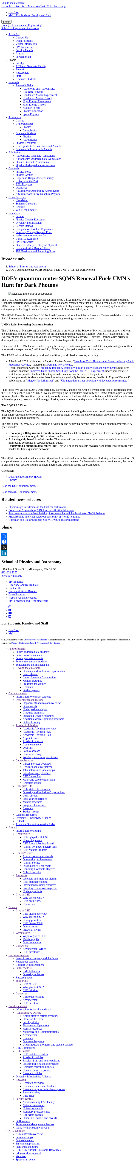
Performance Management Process (35, 1124)
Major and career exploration (39, 779)
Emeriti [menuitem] (20, 69)
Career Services (24, 760)
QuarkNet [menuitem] (21, 187)
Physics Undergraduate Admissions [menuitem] (35, 165)
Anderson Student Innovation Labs (35, 824)
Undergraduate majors (35, 709)
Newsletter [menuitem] (22, 200)
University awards (33, 1108)
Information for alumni (28, 830)
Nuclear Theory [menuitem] (31, 107)
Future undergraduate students (32, 651)
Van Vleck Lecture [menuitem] (26, 209)
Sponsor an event (25, 1159)
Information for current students (33, 696)
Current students (17, 693)
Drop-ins (28, 747)
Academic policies (33, 1057)
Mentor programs (32, 680)
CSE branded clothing (35, 881)
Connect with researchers (30, 964)
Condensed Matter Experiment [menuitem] (40, 94)
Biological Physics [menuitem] (33, 91)
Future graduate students (29, 658)
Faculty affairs (31, 1022)
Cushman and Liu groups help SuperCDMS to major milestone (43, 519)
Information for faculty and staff (33, 1009)
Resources (21, 875)
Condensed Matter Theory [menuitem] (37, 98)
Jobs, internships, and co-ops (39, 770)
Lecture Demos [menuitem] (24, 225)
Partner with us (24, 967)
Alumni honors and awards (38, 856)
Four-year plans (31, 750)
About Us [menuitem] (13, 34)
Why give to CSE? (33, 897)
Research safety (31, 1092)
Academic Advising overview (39, 728)
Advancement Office (34, 948)
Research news (24, 977)
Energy (12, 479)
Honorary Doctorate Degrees (39, 868)
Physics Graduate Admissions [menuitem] (32, 162)
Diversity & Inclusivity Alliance (33, 817)
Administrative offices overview (40, 1015)
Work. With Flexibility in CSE (32, 1127)
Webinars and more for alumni (39, 878)
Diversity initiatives (33, 974)
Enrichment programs (28, 1143)
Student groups (31, 690)
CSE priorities (30, 990)
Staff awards (23, 1121)
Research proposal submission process (44, 1089)
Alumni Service (31, 862)
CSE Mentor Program (35, 849)
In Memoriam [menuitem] (23, 56)
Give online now (32, 900)
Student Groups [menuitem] (24, 174)
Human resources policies (37, 1070)
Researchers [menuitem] (22, 72)
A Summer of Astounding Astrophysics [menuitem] (37, 190)
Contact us (29, 904)
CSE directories (31, 951)
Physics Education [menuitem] (33, 110)
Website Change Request (22, 597)
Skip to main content (12, 2)
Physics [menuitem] (27, 126)
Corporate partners (18, 955)
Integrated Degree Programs (38, 715)
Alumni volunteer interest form (40, 846)
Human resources (32, 1028)
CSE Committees (25, 1047)
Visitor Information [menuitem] (26, 43)
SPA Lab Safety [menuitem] (24, 241)
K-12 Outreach (16, 1130)
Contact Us (14, 588)
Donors (12, 907)
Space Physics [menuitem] (31, 114)
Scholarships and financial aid (32, 664)
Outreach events (25, 1140)
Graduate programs (33, 712)
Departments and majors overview (42, 702)
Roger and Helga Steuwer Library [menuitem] (35, 177)
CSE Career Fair (32, 776)
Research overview (33, 1082)
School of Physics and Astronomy (20, 28)
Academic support (33, 741)
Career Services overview (37, 763)
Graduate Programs (33, 1041)
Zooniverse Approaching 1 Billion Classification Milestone (41, 510)
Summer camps (24, 1137)
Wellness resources (26, 814)
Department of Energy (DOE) (25, 476)
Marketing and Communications (41, 1031)
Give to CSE (23, 894)
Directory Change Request (23, 584)
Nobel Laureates (32, 872)
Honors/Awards (24, 853)
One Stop (13, 12)
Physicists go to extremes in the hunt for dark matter (37, 506)
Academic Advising (27, 725)
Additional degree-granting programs (43, 718)
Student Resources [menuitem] (26, 142)
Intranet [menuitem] (20, 216)
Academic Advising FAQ (37, 731)
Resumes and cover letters (37, 766)
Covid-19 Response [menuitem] (27, 238)
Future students (17, 648)
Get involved (23, 833)
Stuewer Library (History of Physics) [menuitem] (36, 245)
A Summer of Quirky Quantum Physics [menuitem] (38, 193)
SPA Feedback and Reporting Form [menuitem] (35, 251)
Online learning (31, 722)
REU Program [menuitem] (24, 184)
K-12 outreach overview (29, 1133)
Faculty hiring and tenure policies (41, 1060)
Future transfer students (29, 655)
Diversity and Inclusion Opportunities (44, 671)
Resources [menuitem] (14, 213)
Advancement (30, 999)
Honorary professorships (36, 1111)
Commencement (32, 744)
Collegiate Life (24, 785)
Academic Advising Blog (37, 734)
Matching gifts (31, 939)
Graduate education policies (38, 1066)
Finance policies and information (41, 1063)
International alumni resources (39, 884)
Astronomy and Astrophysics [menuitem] (39, 88)
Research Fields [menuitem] (24, 85)
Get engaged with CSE (36, 837)
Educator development (28, 1153)
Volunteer (21, 1156)
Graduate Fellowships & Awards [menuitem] (34, 149)
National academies (33, 1105)
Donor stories (30, 926)
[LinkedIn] (9, 616)
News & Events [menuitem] (17, 197)
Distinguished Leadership (37, 865)
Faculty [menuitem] (20, 63)
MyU (11, 633)
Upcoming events (32, 840)
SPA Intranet (15, 581)
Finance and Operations (36, 1025)
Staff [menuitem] (18, 75)
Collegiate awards (33, 1114)
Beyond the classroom (28, 667)
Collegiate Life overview (36, 789)
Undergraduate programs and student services (48, 1044)
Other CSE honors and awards (40, 1117)
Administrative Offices (28, 1012)
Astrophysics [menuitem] (30, 130)
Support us (22, 980)
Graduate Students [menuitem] (26, 79)
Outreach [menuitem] (13, 168)
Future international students (31, 661)
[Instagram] (9, 606)
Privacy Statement (20, 643)
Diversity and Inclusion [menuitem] (29, 222)
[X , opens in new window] (68, 547)
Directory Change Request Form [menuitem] (34, 232)
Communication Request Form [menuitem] (33, 248)
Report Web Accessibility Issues (44, 643)
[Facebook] (9, 610)
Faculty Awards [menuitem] (24, 50)
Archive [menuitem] (20, 206)
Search (6, 21)
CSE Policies (23, 1050)
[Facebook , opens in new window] (68, 541)
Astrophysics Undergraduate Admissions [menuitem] (38, 158)
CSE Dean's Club (32, 923)
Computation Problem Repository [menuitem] (34, 229)
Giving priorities (32, 920)
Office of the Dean (33, 1019)
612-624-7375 (9, 572)
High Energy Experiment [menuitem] (37, 101)
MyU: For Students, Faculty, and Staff (29, 15)
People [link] (12, 59)
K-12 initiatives (31, 971)
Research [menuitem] (13, 82)
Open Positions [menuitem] (24, 40)
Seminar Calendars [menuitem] (26, 203)
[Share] (68, 536)
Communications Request (22, 591)
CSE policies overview (35, 1054)
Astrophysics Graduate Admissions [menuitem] (35, 155)
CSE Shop (29, 1095)
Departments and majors (29, 699)
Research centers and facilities (39, 1086)
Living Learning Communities (39, 677)
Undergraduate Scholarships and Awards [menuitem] (38, 146)
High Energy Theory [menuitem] (34, 104)
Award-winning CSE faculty (39, 1102)
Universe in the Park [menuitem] (27, 181)
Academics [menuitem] (14, 117)
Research (28, 687)
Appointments (30, 738)
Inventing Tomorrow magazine (40, 888)
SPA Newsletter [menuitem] (24, 47)
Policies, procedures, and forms (40, 757)
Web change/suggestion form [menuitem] (32, 235)
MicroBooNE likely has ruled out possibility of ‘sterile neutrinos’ (44, 516)
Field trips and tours (27, 1146)
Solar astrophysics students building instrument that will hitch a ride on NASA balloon (56, 513)
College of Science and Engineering (21, 25)
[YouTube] (10, 613)
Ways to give (23, 932)
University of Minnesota (35, 639)
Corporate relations (33, 996)
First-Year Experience (35, 798)
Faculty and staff (17, 1006)
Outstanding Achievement (37, 859)
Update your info (32, 891)
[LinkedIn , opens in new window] (68, 553)
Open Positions (17, 594)
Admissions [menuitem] (15, 152)
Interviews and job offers (36, 773)
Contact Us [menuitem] (22, 37)
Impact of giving (32, 929)
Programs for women (34, 683)
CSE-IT (20, 821)
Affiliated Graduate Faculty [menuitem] (31, 66)
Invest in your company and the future (37, 958)
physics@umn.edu (11, 575)
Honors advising (32, 754)
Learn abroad (30, 674)
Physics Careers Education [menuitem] (30, 219)
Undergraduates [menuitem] (24, 123)
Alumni (12, 827)
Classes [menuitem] (20, 120)
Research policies (32, 1073)
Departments (30, 706)
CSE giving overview (35, 913)
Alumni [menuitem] (20, 53)
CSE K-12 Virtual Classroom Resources (38, 1149)
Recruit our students (27, 961)
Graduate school (32, 782)
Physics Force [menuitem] (23, 171)
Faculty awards (24, 1098)
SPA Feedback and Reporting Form (28, 600)
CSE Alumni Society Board (38, 843)
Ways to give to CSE (34, 936)
